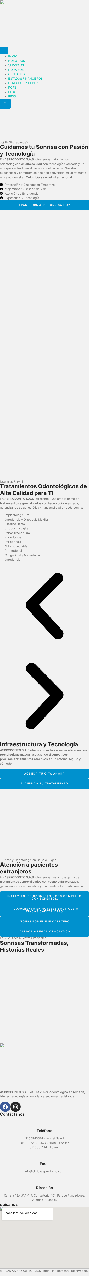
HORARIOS (16, 69)
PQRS (12, 87)
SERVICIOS (16, 65)
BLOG (12, 92)
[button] (44, 607)
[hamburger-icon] (4, 50)
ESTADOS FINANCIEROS (25, 78)
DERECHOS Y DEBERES (24, 83)
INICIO (12, 56)
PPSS (12, 96)
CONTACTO (16, 74)
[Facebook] (5, 1107)
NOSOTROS (16, 60)
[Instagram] (15, 1107)
